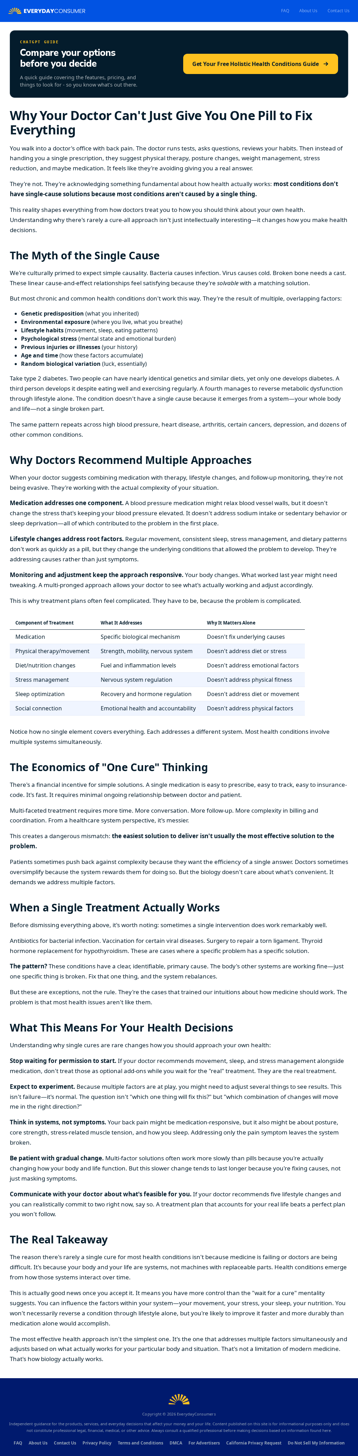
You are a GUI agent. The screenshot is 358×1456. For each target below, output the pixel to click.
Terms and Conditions (140, 1443)
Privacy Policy (97, 1443)
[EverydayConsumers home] (46, 11)
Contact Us (339, 11)
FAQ (285, 11)
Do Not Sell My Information (316, 1443)
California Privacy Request (253, 1443)
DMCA (176, 1443)
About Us (308, 11)
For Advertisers (204, 1443)
